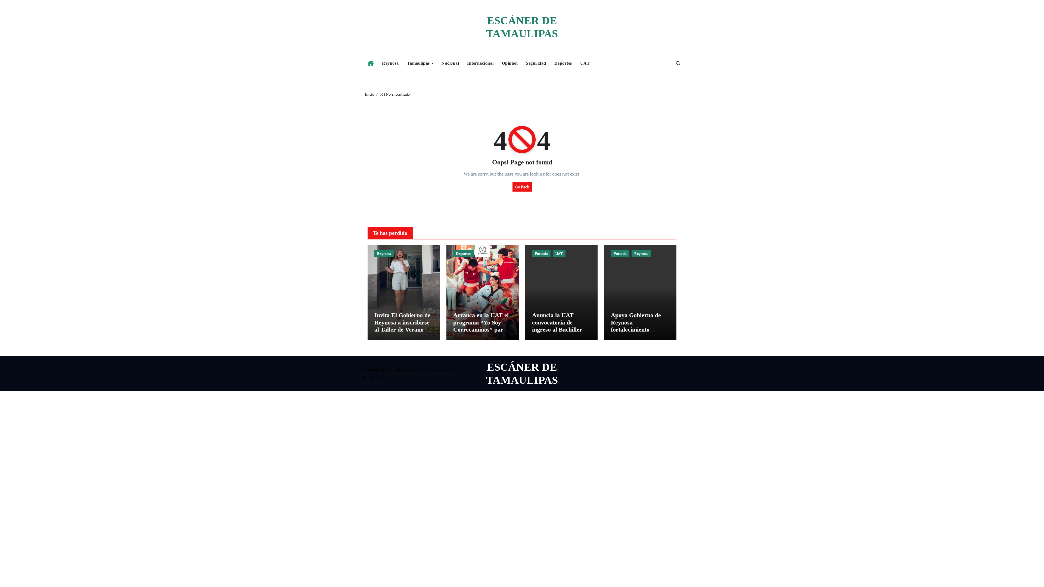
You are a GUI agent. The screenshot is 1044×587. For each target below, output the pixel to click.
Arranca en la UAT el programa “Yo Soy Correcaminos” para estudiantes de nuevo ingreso (481, 329)
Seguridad (536, 63)
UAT (585, 63)
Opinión (510, 63)
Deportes (563, 63)
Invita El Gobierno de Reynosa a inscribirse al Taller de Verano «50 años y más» (402, 326)
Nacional (450, 63)
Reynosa (390, 63)
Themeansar (374, 377)
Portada (541, 253)
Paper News (436, 370)
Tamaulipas (419, 63)
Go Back (522, 186)
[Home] (370, 63)
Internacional (480, 63)
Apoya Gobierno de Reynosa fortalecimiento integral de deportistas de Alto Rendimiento (639, 329)
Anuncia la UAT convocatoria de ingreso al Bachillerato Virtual (561, 326)
